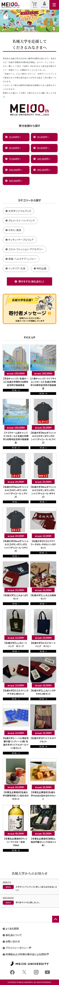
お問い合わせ (12, 941)
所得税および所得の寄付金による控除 (25, 954)
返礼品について (13, 935)
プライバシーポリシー (16, 948)
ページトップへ (56, 922)
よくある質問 (12, 928)
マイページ (45, 4)
